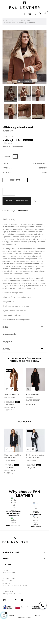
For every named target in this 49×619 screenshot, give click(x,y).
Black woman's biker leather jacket (12, 456)
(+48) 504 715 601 (9, 573)
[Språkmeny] (29, 13)
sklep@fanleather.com (12, 594)
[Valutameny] (24, 13)
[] (7, 389)
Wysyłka (7, 341)
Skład (5, 327)
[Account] (34, 13)
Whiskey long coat (11, 394)
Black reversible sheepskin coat (32, 395)
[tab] (24, 219)
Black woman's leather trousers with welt (35, 456)
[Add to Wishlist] (35, 201)
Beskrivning (9, 219)
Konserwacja (9, 334)
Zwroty (6, 349)
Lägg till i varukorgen (16, 201)
